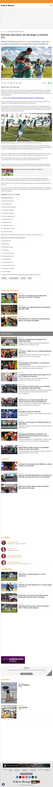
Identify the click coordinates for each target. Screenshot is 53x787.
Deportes (4, 278)
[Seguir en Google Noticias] (51, 83)
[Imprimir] (20, 83)
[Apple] (33, 777)
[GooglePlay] (36, 777)
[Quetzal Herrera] (3, 549)
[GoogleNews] (29, 777)
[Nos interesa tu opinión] (26, 765)
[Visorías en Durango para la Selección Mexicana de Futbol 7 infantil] (9, 298)
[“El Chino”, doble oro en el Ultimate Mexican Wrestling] (9, 354)
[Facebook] (2, 83)
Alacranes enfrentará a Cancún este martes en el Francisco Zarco (28, 98)
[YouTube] (23, 777)
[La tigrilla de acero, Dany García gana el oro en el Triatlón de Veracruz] (9, 377)
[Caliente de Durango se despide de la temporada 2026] (9, 342)
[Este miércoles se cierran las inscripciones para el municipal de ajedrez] (9, 321)
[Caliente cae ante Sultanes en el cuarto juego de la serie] (9, 586)
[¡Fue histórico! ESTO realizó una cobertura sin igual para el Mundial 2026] (9, 390)
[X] (5, 83)
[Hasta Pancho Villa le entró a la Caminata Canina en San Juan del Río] (9, 450)
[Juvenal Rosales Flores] (3, 542)
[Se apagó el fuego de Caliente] (9, 413)
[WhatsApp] (8, 83)
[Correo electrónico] (14, 83)
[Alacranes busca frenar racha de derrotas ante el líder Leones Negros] (9, 608)
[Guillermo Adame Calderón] (3, 562)
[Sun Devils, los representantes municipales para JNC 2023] (9, 310)
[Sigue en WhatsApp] (49, 83)
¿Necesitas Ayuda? (26, 773)
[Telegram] (11, 83)
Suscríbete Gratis (26, 673)
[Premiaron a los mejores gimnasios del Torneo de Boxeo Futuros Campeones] (9, 402)
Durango (23, 278)
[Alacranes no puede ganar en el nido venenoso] (9, 576)
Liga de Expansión (13, 278)
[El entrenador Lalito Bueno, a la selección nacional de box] (9, 365)
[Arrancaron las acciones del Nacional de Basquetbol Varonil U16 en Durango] (9, 597)
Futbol (29, 278)
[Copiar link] (17, 83)
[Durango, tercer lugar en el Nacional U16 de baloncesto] (9, 425)
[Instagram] (26, 777)
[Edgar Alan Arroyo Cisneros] (3, 556)
